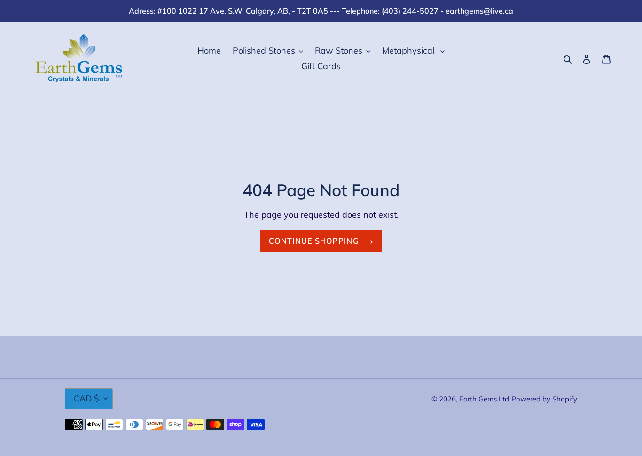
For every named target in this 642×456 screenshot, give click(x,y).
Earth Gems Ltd (484, 398)
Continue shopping (314, 240)
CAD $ (86, 398)
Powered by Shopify (544, 398)
